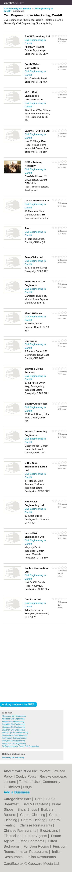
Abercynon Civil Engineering (14, 716)
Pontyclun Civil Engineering (13, 741)
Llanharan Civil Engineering (13, 727)
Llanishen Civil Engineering (13, 730)
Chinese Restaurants (36, 825)
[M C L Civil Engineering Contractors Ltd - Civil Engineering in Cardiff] (12, 103)
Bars (28, 799)
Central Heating (33, 820)
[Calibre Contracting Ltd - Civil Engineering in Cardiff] (12, 579)
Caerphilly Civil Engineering (13, 724)
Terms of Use (29, 782)
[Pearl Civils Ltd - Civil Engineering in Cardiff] (12, 268)
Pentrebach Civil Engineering (14, 738)
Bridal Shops (27, 809)
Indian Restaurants (34, 852)
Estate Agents (36, 836)
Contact (44, 771)
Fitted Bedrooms (32, 841)
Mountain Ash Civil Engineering (15, 735)
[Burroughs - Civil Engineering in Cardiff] (12, 352)
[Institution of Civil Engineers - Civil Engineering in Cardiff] (12, 292)
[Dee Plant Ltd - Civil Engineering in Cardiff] (12, 610)
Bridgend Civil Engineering (13, 722)
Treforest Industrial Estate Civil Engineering (20, 746)
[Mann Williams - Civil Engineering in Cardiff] (12, 324)
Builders (48, 809)
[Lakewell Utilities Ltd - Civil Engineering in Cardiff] (12, 141)
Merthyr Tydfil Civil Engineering (15, 732)
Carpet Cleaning (33, 815)
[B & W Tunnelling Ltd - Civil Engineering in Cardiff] (12, 47)
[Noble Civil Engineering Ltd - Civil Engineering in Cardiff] (12, 512)
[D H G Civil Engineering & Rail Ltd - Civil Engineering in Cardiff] (12, 474)
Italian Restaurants (41, 857)
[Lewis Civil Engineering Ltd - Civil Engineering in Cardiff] (12, 544)
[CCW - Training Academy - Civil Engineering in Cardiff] (12, 173)
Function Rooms (37, 846)
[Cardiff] (24, 5)
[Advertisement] (36, 661)
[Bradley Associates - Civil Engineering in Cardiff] (12, 414)
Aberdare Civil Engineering (13, 719)
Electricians (49, 830)
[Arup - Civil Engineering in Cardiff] (12, 239)
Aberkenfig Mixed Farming (13, 757)
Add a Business (17, 792)
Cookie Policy (26, 776)
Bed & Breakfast (36, 804)
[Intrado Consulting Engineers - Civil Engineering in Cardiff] (12, 442)
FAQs (27, 787)
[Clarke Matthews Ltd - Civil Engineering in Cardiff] (12, 211)
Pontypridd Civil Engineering (14, 743)
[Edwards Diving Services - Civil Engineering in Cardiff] (12, 379)
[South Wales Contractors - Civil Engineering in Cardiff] (12, 75)
